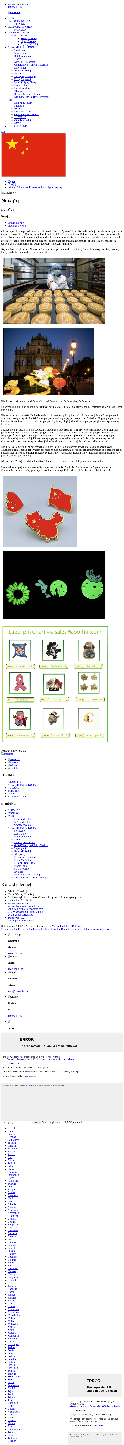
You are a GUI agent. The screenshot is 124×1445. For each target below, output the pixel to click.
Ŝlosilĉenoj (19, 50)
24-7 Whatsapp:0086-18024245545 (26, 911)
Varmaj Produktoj (61, 926)
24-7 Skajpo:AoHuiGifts (20, 914)
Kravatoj (55, 929)
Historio (18, 108)
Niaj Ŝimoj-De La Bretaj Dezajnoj (31, 96)
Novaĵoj (12, 184)
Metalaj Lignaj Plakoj (25, 82)
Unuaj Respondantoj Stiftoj (75, 929)
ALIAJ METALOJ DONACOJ (24, 47)
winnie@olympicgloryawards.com (25, 908)
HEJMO (12, 18)
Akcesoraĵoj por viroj (101, 929)
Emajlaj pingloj (9, 929)
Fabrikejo (19, 105)
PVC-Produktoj (22, 88)
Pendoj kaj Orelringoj (25, 76)
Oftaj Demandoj (22, 120)
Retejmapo (77, 926)
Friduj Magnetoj (22, 79)
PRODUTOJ (14, 781)
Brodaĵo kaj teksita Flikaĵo (27, 94)
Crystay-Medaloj (29, 44)
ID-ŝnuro (18, 91)
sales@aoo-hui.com (18, 4)
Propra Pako (20, 85)
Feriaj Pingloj (25, 929)
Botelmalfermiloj (22, 56)
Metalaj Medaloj (29, 38)
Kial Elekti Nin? (22, 111)
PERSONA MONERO (20, 26)
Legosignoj (20, 67)
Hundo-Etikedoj (22, 70)
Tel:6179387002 (16, 917)
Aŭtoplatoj (19, 73)
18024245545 (15, 7)
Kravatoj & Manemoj (25, 61)
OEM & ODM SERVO (26, 114)
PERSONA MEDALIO (20, 32)
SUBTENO (20, 117)
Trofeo (17, 58)
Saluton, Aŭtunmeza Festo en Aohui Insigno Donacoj (35, 187)
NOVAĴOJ (20, 123)
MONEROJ (20, 29)
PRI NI (11, 99)
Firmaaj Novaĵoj (16, 222)
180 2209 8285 (15, 969)
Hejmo (11, 181)
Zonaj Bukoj (20, 53)
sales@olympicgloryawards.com (24, 906)
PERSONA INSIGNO (19, 20)
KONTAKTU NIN (18, 126)
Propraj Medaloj (41, 929)
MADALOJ (20, 35)
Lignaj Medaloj (28, 41)
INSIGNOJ (20, 23)
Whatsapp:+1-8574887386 (21, 920)
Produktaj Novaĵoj (17, 225)
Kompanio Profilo (23, 102)
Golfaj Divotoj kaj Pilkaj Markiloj (31, 64)
